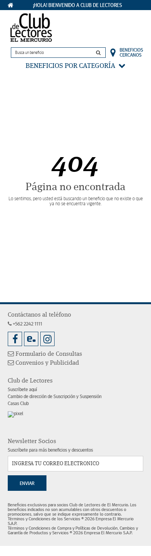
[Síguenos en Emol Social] (31, 339)
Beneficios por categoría (72, 65)
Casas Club (18, 403)
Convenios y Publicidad (46, 363)
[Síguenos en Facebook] (15, 339)
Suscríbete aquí (22, 389)
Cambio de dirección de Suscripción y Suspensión (54, 396)
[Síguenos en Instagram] (47, 339)
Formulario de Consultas (48, 354)
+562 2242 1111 (27, 324)
